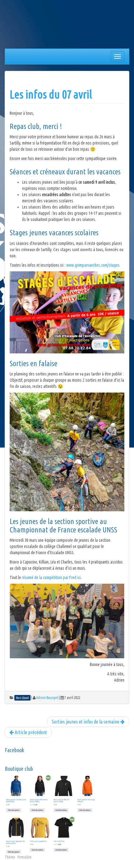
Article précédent (30, 732)
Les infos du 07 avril (51, 94)
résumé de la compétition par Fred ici (51, 577)
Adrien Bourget (47, 698)
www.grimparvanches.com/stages (93, 265)
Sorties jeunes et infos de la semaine (86, 721)
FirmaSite (24, 857)
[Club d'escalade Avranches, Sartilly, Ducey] (28, 25)
